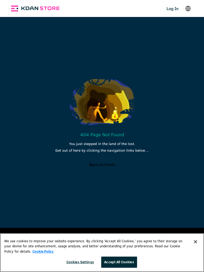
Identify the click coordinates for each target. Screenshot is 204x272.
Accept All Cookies (119, 262)
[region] (102, 252)
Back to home (102, 164)
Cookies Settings (80, 262)
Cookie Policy (43, 251)
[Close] (195, 242)
